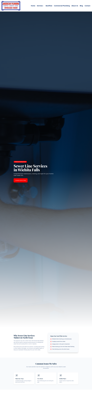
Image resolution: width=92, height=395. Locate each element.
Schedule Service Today (20, 180)
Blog (81, 6)
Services (40, 6)
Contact (87, 6)
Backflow (49, 6)
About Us (75, 6)
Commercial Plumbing (62, 6)
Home (33, 6)
